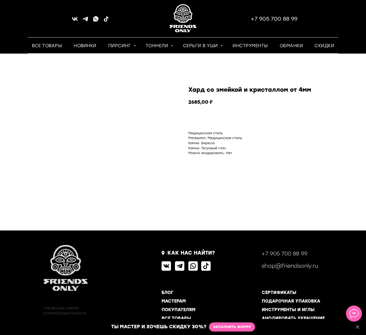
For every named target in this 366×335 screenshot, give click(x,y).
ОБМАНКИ (291, 45)
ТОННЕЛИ (158, 45)
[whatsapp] (95, 20)
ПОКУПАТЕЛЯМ (178, 309)
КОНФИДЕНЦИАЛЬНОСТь (65, 313)
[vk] (75, 20)
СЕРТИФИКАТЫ (279, 292)
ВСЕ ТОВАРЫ (47, 45)
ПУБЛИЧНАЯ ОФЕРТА (61, 308)
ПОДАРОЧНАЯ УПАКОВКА (291, 301)
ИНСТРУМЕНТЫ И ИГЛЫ (288, 309)
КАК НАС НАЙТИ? (191, 253)
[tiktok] (106, 20)
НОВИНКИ (85, 45)
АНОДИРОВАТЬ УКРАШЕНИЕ (293, 318)
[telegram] (85, 20)
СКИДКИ (324, 45)
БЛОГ (167, 292)
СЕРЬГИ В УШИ (201, 45)
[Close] (357, 327)
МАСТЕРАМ (174, 301)
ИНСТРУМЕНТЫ (250, 45)
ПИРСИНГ (120, 45)
